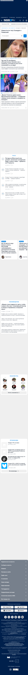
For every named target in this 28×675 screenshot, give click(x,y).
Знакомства (19, 17)
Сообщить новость (6, 565)
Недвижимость (4, 17)
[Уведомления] (23, 20)
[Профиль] (26, 20)
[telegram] (5, 617)
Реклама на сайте (6, 572)
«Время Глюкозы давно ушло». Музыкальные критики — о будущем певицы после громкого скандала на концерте (13, 97)
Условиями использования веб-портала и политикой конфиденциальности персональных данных (14, 645)
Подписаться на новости (7, 561)
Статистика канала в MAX (8, 595)
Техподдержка (5, 589)
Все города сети (5, 599)
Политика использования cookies (14, 650)
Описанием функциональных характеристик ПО (14, 643)
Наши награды (5, 582)
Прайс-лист (4, 575)
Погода (24, 17)
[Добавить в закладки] (26, 71)
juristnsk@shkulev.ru (14, 633)
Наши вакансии (5, 585)
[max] (15, 617)
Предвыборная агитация (8, 592)
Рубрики (3, 568)
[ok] (12, 617)
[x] (19, 617)
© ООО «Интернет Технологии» (14, 666)
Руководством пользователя (14, 642)
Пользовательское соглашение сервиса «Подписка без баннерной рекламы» (14, 654)
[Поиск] (20, 20)
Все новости (12, 28)
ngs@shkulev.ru (20, 631)
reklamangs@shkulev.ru (20, 637)
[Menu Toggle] (1, 20)
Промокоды (12, 17)
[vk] (9, 617)
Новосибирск (4, 28)
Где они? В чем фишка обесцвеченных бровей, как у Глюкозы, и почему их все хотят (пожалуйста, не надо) (11, 63)
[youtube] (22, 617)
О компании (4, 578)
